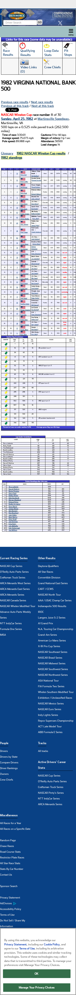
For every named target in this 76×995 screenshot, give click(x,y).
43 (17, 252)
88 (17, 262)
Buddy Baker (24, 319)
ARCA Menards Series (12, 594)
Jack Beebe (34, 273)
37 (17, 328)
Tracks (42, 743)
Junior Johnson (35, 198)
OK (36, 973)
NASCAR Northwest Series (53, 674)
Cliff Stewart (34, 305)
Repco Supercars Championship (55, 720)
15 (17, 292)
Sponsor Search (9, 886)
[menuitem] (19, 904)
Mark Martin (24, 209)
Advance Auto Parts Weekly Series (15, 614)
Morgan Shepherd (25, 310)
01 (17, 180)
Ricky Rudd (24, 193)
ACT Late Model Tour (50, 726)
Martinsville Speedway (53, 119)
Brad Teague (24, 232)
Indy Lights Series (48, 715)
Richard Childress (36, 194)
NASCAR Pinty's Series (51, 792)
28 (17, 323)
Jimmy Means (24, 244)
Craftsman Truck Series (12, 577)
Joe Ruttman (24, 249)
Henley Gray (34, 319)
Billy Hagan (34, 278)
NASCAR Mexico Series (51, 703)
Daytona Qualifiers (48, 566)
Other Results (46, 558)
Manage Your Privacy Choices (37, 987)
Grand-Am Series (47, 634)
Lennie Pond (24, 288)
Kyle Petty (23, 314)
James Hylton (35, 225)
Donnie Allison (24, 329)
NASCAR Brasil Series (50, 657)
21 (17, 186)
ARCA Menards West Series (15, 583)
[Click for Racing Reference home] (38, 17)
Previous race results (14, 102)
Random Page (8, 840)
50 (17, 302)
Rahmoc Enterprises (34, 247)
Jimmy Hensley (25, 218)
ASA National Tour (48, 680)
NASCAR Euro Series (49, 709)
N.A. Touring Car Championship (55, 629)
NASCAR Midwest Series (51, 663)
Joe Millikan (13, 530)
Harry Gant (24, 174)
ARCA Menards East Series (15, 589)
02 (17, 207)
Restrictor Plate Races (12, 857)
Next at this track (42, 106)
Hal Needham (35, 175)
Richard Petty (24, 254)
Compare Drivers (9, 762)
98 (17, 308)
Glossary (7, 153)
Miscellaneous (9, 815)
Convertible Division (49, 577)
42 (17, 313)
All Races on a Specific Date (15, 828)
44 (17, 277)
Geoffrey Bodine (25, 304)
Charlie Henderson (36, 232)
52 (17, 243)
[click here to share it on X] (61, 23)
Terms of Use (7, 914)
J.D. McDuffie (24, 258)
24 (17, 287)
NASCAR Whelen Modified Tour (17, 606)
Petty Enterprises (36, 253)
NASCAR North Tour (49, 594)
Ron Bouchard (24, 273)
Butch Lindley (24, 181)
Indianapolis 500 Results (52, 606)
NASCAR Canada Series (13, 600)
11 (17, 197)
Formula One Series (11, 629)
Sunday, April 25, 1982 (17, 119)
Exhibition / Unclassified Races (55, 697)
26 (17, 231)
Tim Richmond (24, 268)
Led (70, 169)
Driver (25, 169)
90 (17, 238)
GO (40, 22)
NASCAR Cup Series (11, 566)
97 (17, 282)
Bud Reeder (34, 208)
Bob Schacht (24, 283)
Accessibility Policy (10, 909)
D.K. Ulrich (36, 218)
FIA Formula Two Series (51, 686)
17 (17, 297)
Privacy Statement (10, 897)
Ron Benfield (34, 309)
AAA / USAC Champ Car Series (55, 600)
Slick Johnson (24, 224)
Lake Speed (24, 298)
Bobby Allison (24, 263)
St (10, 169)
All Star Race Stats (10, 863)
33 (17, 173)
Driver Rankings (9, 768)
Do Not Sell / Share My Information (12, 923)
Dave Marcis (24, 203)
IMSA (3, 634)
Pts (74, 169)
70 (17, 257)
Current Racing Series (13, 558)
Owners (4, 773)
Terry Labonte (24, 278)
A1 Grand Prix (45, 623)
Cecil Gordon (34, 288)
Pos (4, 169)
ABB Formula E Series (50, 732)
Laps (51, 169)
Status (64, 169)
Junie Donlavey (35, 239)
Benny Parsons (25, 324)
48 (17, 223)
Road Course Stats (10, 851)
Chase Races (7, 846)
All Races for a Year (10, 823)
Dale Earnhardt (24, 293)
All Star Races (45, 571)
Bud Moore (35, 293)
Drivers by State (9, 756)
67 (17, 212)
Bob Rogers (34, 329)
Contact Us (6, 874)
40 (17, 217)
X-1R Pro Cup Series (49, 646)
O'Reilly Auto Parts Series (14, 571)
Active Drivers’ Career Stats (52, 764)
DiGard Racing (35, 263)
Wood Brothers (36, 187)
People (4, 743)
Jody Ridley (24, 239)
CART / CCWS (45, 589)
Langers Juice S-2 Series (51, 617)
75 (17, 247)
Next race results (42, 102)
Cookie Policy (52, 944)
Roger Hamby (35, 298)
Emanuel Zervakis (36, 180)
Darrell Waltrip (24, 199)
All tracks (43, 751)
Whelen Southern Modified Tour (56, 692)
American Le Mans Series (52, 640)
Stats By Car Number (11, 869)
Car (45, 169)
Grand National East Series (53, 583)
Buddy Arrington (25, 213)
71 (17, 202)
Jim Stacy (34, 268)
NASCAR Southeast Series (52, 652)
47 (17, 272)
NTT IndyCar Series (11, 623)
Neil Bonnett (24, 187)
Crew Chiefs (6, 779)
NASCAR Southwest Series (53, 669)
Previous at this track (15, 106)
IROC (41, 611)
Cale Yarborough (14, 528)
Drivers (4, 751)
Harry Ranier (34, 324)
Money (57, 169)
